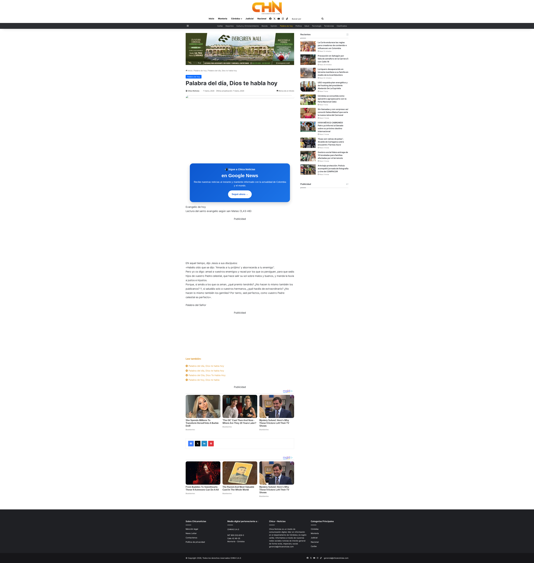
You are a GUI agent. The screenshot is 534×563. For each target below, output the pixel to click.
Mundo (265, 26)
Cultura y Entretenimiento (247, 26)
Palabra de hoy (286, 26)
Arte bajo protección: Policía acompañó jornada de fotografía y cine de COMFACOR (333, 168)
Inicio (211, 18)
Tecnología (316, 26)
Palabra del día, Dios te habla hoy (206, 366)
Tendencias (329, 26)
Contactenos (191, 538)
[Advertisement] (240, 240)
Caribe (220, 26)
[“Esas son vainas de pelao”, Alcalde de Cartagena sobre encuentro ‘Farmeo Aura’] (308, 143)
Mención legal (192, 529)
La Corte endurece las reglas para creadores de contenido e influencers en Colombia (332, 45)
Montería (222, 18)
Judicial (249, 18)
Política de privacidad (195, 542)
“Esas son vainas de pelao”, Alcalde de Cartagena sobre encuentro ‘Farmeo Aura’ (331, 142)
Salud (306, 26)
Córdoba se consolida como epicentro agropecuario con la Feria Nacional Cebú (332, 99)
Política (299, 26)
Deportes (230, 26)
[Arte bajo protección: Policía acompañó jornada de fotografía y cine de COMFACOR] (308, 169)
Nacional (261, 18)
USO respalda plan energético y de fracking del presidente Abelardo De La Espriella (333, 85)
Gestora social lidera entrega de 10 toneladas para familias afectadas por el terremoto (333, 155)
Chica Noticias (193, 91)
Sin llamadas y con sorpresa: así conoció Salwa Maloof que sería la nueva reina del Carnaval (333, 112)
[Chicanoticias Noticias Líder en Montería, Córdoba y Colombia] (267, 7)
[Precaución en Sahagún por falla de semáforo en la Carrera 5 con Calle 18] (308, 59)
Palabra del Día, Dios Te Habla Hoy (207, 375)
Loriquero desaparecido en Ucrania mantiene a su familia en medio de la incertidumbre (333, 72)
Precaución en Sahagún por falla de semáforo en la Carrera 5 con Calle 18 (333, 59)
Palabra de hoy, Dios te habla (203, 379)
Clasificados (342, 26)
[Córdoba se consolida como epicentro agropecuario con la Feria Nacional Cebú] (308, 100)
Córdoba (235, 18)
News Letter (191, 533)
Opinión (273, 26)
